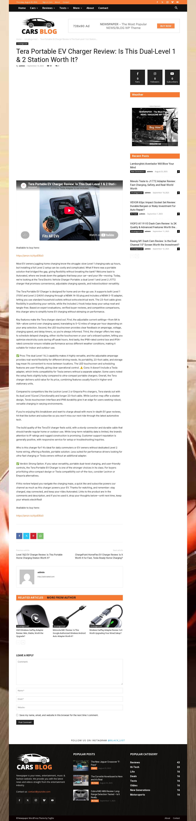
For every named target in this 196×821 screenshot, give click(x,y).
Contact (66, 2)
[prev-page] (18, 642)
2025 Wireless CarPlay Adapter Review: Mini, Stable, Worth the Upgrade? (29, 633)
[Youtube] (177, 2)
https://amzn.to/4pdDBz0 (29, 255)
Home (22, 8)
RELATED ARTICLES (30, 597)
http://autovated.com (46, 577)
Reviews (47, 8)
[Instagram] (167, 2)
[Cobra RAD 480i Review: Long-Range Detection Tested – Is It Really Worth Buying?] (81, 795)
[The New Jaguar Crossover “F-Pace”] (81, 765)
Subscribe (172, 71)
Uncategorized (30, 39)
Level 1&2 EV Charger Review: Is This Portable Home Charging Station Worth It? (39, 556)
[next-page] (23, 642)
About (57, 2)
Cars (33, 8)
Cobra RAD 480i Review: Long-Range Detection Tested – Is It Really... (105, 794)
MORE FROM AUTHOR (61, 597)
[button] (176, 8)
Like (137, 71)
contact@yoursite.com (39, 791)
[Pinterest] (33, 536)
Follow (155, 71)
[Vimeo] (172, 2)
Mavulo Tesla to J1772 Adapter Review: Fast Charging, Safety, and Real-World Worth (153, 185)
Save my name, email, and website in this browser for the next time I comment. (58, 715)
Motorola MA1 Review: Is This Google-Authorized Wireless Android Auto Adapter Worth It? (69, 633)
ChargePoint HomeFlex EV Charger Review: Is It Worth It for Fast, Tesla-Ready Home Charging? (99, 556)
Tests (62, 8)
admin (22, 66)
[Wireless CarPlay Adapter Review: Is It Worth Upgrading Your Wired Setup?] (106, 616)
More (76, 8)
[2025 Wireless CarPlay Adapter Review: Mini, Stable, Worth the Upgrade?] (33, 616)
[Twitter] (162, 2)
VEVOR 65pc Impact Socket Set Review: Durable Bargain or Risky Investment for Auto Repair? (153, 206)
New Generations (138, 171)
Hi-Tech (134, 214)
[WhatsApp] (40, 536)
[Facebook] (157, 2)
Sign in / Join (48, 2)
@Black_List (116, 740)
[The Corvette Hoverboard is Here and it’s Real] (81, 780)
